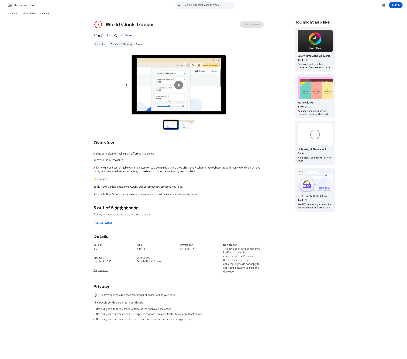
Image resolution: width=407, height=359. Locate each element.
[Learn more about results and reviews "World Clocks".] (305, 106)
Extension (100, 44)
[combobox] (209, 5)
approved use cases (159, 309)
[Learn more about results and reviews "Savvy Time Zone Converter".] (305, 60)
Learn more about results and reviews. (128, 214)
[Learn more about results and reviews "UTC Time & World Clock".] (306, 200)
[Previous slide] (126, 85)
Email (187, 248)
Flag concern (100, 270)
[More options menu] (377, 5)
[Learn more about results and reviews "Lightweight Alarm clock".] (306, 153)
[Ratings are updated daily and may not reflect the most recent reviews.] (116, 35)
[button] (383, 5)
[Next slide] (231, 85)
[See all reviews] (103, 223)
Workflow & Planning (121, 44)
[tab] (12, 13)
